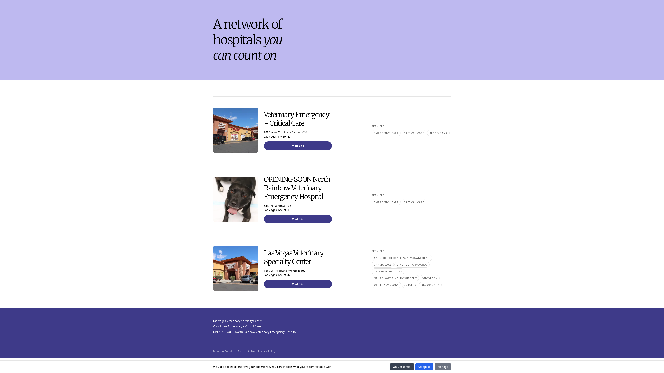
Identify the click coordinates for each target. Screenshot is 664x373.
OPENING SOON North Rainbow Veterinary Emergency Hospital (254, 332)
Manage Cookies (224, 351)
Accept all (424, 367)
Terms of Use (246, 351)
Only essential (402, 367)
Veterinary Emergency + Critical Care (237, 326)
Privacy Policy (266, 351)
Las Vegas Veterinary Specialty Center (237, 321)
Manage (442, 367)
